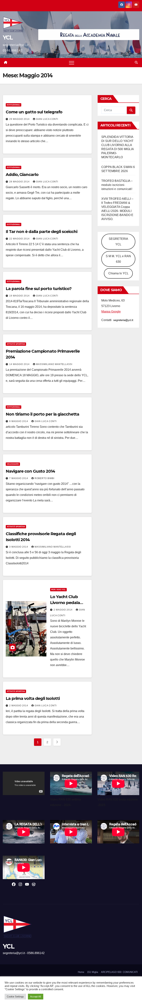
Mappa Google (111, 311)
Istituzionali (13, 105)
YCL (8, 37)
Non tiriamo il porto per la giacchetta (42, 414)
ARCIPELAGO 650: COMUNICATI (119, 972)
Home (81, 972)
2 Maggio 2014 (63, 609)
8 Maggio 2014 (19, 421)
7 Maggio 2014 (19, 478)
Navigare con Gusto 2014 (30, 471)
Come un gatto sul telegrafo (34, 111)
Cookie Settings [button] (15, 996)
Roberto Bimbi (44, 478)
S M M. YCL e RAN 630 (118, 259)
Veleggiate (13, 464)
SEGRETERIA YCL (118, 241)
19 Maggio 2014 (19, 295)
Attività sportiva (16, 344)
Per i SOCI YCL (58, 590)
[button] (136, 62)
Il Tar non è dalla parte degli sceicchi (41, 231)
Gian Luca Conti (47, 119)
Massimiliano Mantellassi (54, 364)
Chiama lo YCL (118, 273)
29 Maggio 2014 (19, 119)
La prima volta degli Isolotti (33, 698)
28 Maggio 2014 (19, 181)
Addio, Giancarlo (22, 174)
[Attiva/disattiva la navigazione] (72, 62)
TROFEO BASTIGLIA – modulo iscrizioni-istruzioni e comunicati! (117, 185)
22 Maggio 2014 (19, 238)
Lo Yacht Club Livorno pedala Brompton (65, 602)
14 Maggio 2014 (19, 364)
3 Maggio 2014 (19, 547)
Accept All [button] (35, 996)
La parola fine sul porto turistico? (39, 288)
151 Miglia (92, 972)
